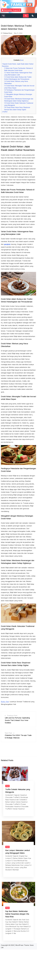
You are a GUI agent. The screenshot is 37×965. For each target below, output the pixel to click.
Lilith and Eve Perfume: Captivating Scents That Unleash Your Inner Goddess (17, 720)
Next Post (8, 733)
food (7, 786)
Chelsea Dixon (7, 33)
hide (21, 60)
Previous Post (12, 715)
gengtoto (7, 244)
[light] (33, 15)
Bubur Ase (5, 702)
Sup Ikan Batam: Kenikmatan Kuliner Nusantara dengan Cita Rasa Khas (17, 914)
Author (4, 112)
